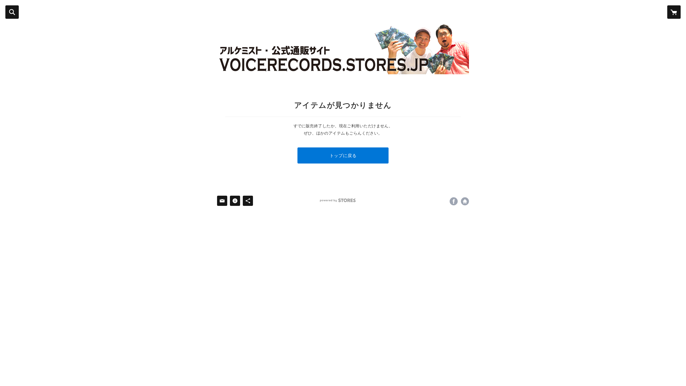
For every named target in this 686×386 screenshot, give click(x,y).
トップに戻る (343, 155)
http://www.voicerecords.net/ (465, 201)
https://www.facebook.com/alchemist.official (454, 201)
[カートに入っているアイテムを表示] (674, 12)
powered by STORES (337, 200)
